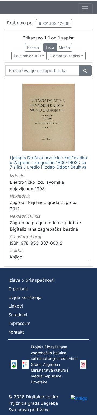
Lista (50, 47)
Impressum (19, 323)
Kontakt (16, 332)
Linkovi (15, 306)
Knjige (16, 257)
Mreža (64, 47)
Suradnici (17, 314)
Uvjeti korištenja (24, 297)
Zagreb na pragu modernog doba (44, 222)
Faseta (33, 47)
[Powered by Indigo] (79, 398)
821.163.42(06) (55, 23)
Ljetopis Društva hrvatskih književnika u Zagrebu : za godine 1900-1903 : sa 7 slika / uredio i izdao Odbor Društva (48, 162)
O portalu (18, 288)
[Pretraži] (85, 70)
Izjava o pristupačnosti (31, 280)
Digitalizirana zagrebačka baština (44, 229)
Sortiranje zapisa (65, 55)
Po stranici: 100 (27, 55)
